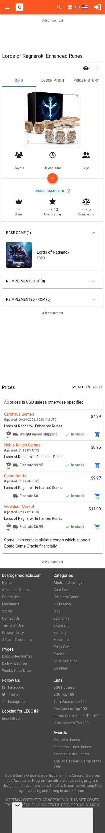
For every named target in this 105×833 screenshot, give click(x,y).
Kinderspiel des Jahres (72, 754)
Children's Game (66, 597)
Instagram (16, 702)
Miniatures (62, 640)
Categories (11, 597)
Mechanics (10, 604)
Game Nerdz (15, 475)
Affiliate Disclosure (17, 640)
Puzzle (59, 654)
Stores (7, 611)
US (77, 7)
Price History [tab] (86, 80)
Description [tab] (52, 80)
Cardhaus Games (19, 414)
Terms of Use (13, 625)
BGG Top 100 (64, 694)
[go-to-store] (97, 434)
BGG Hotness (64, 687)
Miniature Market (19, 506)
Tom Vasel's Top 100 (70, 702)
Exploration (63, 625)
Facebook (16, 687)
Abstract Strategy (68, 583)
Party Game (63, 647)
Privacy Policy (13, 633)
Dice (57, 611)
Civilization (62, 604)
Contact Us (11, 618)
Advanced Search (16, 590)
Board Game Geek (49, 191)
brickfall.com (12, 718)
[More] (52, 178)
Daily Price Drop (14, 663)
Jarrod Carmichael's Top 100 (76, 716)
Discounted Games (17, 656)
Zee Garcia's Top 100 (70, 709)
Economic (61, 618)
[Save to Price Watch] (86, 68)
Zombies (61, 668)
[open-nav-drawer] (7, 7)
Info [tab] (19, 80)
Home (7, 583)
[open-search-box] (59, 7)
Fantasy (60, 633)
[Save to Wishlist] (96, 68)
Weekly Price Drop (16, 670)
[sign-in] (97, 7)
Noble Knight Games (22, 445)
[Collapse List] (94, 233)
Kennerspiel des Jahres (72, 747)
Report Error (90, 387)
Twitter (14, 694)
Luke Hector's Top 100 (71, 723)
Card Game (63, 590)
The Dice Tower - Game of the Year (77, 763)
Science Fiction (65, 661)
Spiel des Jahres (67, 740)
